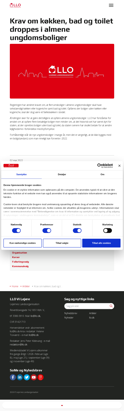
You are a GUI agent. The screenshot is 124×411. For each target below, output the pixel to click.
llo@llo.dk (34, 335)
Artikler (92, 313)
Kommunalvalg (20, 266)
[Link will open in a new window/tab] (13, 377)
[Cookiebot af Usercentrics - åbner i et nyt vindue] (99, 165)
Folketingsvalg (20, 261)
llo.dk (91, 317)
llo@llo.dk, (36, 316)
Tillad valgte (62, 243)
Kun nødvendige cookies (23, 243)
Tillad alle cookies (101, 243)
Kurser (16, 257)
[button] (111, 306)
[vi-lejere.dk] (62, 5)
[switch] (46, 230)
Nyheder (68, 317)
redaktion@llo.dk (18, 344)
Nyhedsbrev (70, 313)
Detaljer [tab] (62, 174)
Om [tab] (102, 174)
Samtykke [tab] (21, 174)
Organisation (19, 252)
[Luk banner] (119, 166)
